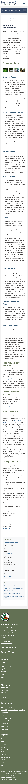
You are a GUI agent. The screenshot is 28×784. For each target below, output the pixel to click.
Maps (2, 762)
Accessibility (17, 779)
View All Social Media (7, 655)
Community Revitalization (11, 10)
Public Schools (5, 726)
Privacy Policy (5, 777)
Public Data (4, 741)
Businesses (4, 674)
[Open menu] (24, 3)
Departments (11, 17)
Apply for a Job (5, 669)
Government (4, 712)
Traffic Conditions (6, 666)
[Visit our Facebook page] (2, 652)
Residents (4, 671)
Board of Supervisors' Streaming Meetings (13, 710)
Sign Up (5, 697)
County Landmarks (6, 757)
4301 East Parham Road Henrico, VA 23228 (9, 631)
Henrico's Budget (5, 721)
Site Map (12, 777)
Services (3, 739)
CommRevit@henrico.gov (10, 576)
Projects (3, 744)
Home (4, 17)
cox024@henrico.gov (8, 517)
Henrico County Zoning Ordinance (12, 593)
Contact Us (6, 642)
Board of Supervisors (7, 707)
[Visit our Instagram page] (9, 652)
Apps (2, 765)
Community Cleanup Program (11, 586)
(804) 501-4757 (8, 553)
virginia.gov (4, 680)
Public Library (4, 729)
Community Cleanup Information (11, 407)
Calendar (3, 760)
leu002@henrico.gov (8, 528)
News (2, 715)
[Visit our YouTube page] (13, 652)
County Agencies (5, 747)
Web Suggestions (7, 779)
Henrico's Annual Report (7, 718)
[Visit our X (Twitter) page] (5, 652)
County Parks (4, 754)
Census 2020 (4, 677)
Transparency (4, 723)
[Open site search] (20, 2)
